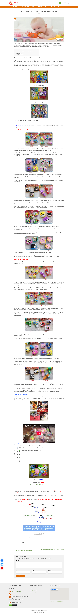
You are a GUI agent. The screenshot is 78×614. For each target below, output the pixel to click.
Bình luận (18, 560)
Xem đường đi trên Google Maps (56, 601)
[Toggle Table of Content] (36, 50)
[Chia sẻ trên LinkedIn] (43, 534)
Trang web (50, 570)
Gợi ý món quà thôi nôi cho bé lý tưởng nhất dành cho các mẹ (27, 51)
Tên (17, 570)
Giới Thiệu (12, 6)
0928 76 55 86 (15, 591)
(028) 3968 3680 (15, 594)
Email (33, 570)
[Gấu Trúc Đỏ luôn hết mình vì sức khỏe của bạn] (14, 3)
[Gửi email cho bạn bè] (39, 534)
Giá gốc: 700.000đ (19, 53)
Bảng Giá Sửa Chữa (25, 6)
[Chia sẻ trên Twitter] (37, 534)
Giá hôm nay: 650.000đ (20, 54)
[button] (65, 3)
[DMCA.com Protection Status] (13, 605)
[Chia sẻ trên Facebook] (35, 534)
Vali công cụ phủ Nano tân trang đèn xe (24, 550)
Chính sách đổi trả (33, 592)
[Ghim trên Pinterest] (41, 534)
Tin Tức (39, 9)
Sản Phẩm (33, 6)
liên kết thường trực (47, 537)
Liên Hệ (58, 6)
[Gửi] (60, 3)
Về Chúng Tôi (52, 6)
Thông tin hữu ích (33, 590)
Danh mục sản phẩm (34, 588)
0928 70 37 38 (23, 591)
